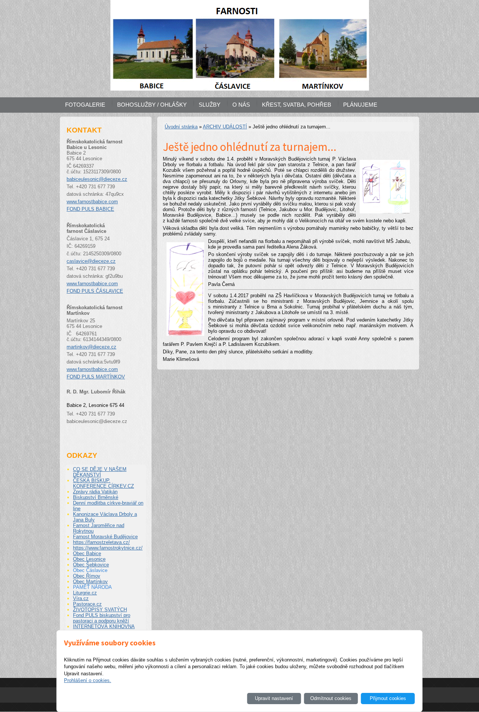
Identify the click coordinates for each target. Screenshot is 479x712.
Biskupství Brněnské (95, 497)
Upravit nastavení (274, 698)
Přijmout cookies (388, 698)
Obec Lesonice (89, 559)
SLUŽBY (209, 104)
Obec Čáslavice (90, 570)
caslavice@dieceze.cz (91, 261)
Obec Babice (87, 553)
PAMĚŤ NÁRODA (92, 587)
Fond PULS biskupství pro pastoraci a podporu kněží (101, 618)
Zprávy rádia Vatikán (95, 492)
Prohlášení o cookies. (87, 680)
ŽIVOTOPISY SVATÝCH (100, 609)
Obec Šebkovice (91, 565)
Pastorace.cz (87, 604)
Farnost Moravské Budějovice (105, 536)
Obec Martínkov (90, 581)
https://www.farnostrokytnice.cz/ (108, 548)
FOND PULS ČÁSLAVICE (95, 291)
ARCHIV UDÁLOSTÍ (225, 127)
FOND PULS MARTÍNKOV (96, 377)
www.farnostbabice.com (92, 201)
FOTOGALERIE (85, 104)
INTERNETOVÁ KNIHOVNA (104, 626)
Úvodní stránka (181, 127)
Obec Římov (86, 576)
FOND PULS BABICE (90, 209)
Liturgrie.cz (85, 593)
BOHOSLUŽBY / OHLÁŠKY (152, 104)
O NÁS (241, 104)
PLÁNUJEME (360, 104)
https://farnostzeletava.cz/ (101, 542)
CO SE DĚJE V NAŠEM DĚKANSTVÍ (99, 472)
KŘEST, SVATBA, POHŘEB (296, 104)
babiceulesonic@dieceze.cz (97, 179)
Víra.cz (81, 598)
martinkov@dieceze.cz (91, 347)
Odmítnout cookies (330, 698)
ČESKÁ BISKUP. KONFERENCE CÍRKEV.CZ (103, 483)
